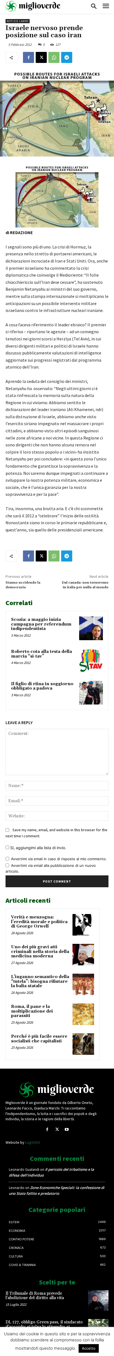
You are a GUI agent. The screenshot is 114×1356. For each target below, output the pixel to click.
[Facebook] (28, 57)
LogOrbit (32, 1142)
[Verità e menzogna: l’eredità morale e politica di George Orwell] (83, 925)
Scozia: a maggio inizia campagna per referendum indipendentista (41, 624)
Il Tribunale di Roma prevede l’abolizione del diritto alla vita (35, 1296)
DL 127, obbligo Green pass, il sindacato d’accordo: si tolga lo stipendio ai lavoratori (44, 1327)
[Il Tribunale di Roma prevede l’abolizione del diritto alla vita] (98, 1300)
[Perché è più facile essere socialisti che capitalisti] (83, 1044)
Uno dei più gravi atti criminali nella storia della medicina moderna (40, 951)
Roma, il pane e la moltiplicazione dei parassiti (32, 1011)
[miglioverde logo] (33, 6)
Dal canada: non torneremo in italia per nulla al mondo (85, 585)
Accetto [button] (88, 1348)
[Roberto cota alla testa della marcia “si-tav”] (91, 660)
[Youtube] (66, 1129)
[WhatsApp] (53, 57)
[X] (41, 57)
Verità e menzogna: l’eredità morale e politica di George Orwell (39, 922)
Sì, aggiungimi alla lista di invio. (37, 847)
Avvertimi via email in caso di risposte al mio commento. (59, 859)
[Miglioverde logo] (57, 1089)
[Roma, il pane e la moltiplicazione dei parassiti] (83, 1014)
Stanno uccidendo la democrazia (23, 585)
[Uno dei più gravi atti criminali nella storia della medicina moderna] (83, 954)
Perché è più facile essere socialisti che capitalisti (39, 1039)
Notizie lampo (17, 21)
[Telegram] (66, 57)
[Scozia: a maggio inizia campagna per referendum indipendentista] (91, 628)
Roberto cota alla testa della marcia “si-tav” (41, 654)
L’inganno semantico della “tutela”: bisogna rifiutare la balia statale (40, 981)
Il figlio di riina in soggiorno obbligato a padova (42, 686)
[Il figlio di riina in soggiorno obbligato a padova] (91, 693)
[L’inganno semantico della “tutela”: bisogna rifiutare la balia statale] (83, 984)
